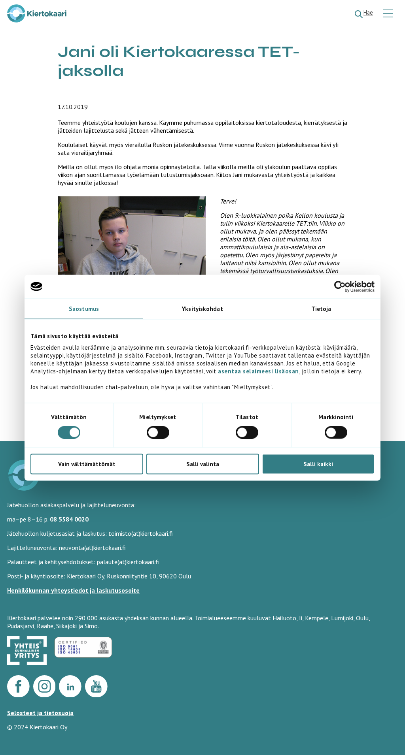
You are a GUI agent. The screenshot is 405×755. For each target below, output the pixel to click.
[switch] (158, 432)
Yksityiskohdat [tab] (202, 308)
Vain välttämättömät (86, 464)
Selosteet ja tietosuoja (40, 713)
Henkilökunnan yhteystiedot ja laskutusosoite (73, 590)
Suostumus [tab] (84, 308)
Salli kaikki (318, 464)
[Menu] (389, 14)
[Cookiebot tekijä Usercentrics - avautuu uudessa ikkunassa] (340, 286)
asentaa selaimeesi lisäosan (258, 371)
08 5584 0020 (69, 519)
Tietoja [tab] (321, 308)
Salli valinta (202, 464)
